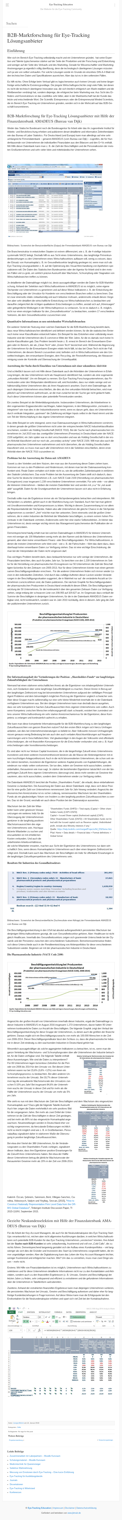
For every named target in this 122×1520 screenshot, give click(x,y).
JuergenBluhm (18, 1423)
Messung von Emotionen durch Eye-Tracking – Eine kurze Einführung (42, 1472)
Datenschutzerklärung (86, 1508)
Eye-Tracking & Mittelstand (22, 1488)
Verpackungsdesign (106, 1440)
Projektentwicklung (16, 1440)
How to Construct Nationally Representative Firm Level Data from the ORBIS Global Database (41, 1204)
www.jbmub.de (74, 1513)
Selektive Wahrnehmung (21, 1468)
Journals (13, 1480)
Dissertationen (16, 1484)
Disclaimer (70, 1508)
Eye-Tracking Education (61, 4)
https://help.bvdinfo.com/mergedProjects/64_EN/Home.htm (84, 829)
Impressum (58, 1508)
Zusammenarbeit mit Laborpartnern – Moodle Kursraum (35, 1456)
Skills (19, 1427)
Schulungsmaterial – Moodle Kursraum (27, 1460)
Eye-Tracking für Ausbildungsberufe (26, 1476)
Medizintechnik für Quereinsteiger (25, 1464)
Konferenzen (15, 1492)
